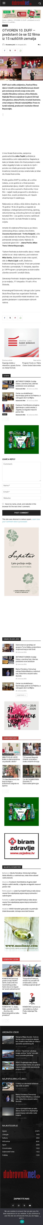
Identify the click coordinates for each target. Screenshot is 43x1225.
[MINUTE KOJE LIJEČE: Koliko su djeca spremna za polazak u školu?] (11, 749)
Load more (20, 695)
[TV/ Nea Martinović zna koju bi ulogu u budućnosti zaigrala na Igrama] (11, 771)
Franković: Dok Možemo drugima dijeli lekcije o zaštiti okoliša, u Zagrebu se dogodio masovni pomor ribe (21, 884)
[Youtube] (30, 1205)
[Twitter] (10, 50)
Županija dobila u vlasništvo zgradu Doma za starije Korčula (11, 365)
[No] (40, 1216)
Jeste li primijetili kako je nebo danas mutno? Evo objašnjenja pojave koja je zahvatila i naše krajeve (21, 893)
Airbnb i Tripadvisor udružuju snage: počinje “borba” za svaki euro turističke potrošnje (27, 1053)
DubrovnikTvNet (8, 754)
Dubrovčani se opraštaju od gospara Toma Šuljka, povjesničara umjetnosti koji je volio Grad (28, 647)
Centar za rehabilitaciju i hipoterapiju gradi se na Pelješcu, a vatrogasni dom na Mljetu (28, 395)
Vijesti (5, 388)
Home (4, 20)
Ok (22, 1221)
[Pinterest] (15, 50)
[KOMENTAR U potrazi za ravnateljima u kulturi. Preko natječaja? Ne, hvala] (32, 998)
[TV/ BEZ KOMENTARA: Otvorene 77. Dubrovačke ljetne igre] (32, 771)
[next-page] (7, 419)
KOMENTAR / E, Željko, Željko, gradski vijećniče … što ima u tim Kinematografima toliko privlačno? (10, 1011)
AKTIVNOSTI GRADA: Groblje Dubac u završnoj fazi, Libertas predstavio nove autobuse (27, 384)
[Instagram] (18, 1205)
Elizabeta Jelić (10, 44)
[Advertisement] (21, 613)
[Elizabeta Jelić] (3, 45)
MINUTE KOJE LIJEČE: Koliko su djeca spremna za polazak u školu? (11, 759)
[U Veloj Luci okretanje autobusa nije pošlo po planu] (8, 1087)
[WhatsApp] (20, 50)
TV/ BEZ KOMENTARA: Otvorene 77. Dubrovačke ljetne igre (31, 781)
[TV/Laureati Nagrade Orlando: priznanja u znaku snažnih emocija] (32, 749)
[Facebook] (4, 50)
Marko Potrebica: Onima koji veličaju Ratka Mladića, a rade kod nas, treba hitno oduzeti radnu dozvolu (20, 875)
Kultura (10, 20)
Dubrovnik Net (20, 389)
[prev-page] (3, 419)
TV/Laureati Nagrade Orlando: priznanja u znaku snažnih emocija (31, 759)
